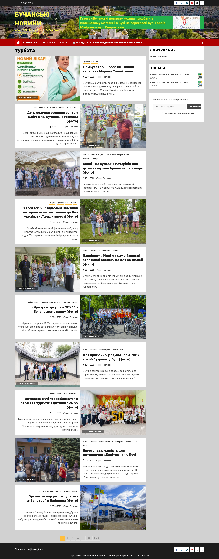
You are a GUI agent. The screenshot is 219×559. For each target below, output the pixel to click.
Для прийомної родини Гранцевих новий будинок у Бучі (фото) (111, 357)
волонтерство (104, 441)
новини (94, 62)
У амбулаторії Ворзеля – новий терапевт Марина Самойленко (108, 69)
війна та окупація (40, 107)
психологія (87, 159)
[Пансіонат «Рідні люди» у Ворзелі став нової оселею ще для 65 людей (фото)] (47, 269)
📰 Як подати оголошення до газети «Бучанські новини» (107, 42)
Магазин (47, 42)
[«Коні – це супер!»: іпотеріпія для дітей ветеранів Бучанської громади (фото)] (47, 173)
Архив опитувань (159, 56)
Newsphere (123, 555)
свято (74, 107)
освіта (59, 393)
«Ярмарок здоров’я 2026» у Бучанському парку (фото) (54, 309)
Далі (96, 538)
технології (73, 393)
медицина (53, 302)
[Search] (202, 43)
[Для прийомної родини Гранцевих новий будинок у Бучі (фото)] (47, 364)
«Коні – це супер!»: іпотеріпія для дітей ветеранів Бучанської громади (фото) (113, 168)
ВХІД (62, 42)
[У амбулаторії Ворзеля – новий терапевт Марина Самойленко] (47, 78)
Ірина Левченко (104, 77)
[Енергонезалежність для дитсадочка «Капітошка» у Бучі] (47, 460)
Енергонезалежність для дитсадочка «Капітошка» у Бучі (109, 453)
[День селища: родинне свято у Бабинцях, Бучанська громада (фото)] (113, 126)
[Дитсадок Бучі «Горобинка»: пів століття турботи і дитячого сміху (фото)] (113, 412)
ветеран (86, 155)
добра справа (104, 250)
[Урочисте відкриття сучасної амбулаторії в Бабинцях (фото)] (113, 507)
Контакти (29, 42)
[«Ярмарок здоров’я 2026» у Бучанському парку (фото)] (113, 317)
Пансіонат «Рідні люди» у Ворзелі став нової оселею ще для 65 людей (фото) (113, 260)
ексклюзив (53, 107)
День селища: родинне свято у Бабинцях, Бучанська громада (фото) (52, 117)
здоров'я (86, 62)
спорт (95, 159)
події (69, 107)
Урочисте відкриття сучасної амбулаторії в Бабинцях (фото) (52, 498)
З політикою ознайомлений (178, 113)
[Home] (18, 43)
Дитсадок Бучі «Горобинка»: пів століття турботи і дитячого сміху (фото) (49, 403)
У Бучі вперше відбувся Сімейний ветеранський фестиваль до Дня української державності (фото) (50, 212)
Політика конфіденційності (30, 549)
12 (89, 538)
